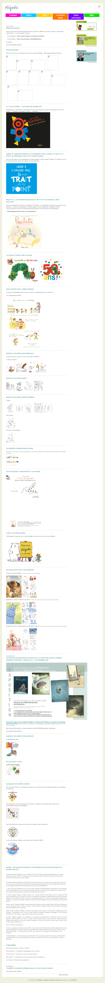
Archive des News (63, 974)
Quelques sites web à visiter (17, 784)
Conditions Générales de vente (52, 980)
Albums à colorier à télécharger (20, 736)
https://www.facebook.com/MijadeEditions (29, 39)
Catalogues (13, 15)
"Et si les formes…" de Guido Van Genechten (24, 106)
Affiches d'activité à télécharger (20, 570)
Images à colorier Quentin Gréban (20, 397)
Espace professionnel (76, 16)
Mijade (40, 980)
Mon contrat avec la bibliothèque (20, 289)
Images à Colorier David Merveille (20, 353)
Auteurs (28, 15)
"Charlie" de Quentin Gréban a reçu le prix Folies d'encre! (29, 968)
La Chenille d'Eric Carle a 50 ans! (19, 255)
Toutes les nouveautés (91, 46)
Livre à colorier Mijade (15, 533)
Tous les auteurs (92, 62)
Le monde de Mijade (60, 16)
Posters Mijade (12, 50)
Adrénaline (73, 980)
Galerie (44, 15)
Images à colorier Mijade (16, 378)
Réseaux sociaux (13, 28)
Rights (92, 15)
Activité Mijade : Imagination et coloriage (23, 471)
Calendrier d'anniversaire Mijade (19, 448)
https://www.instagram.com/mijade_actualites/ (30, 36)
